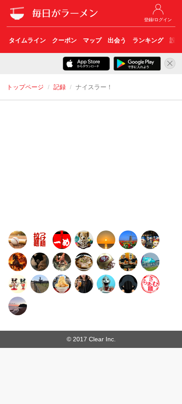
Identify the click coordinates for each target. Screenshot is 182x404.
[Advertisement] (91, 167)
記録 (59, 87)
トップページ (25, 87)
